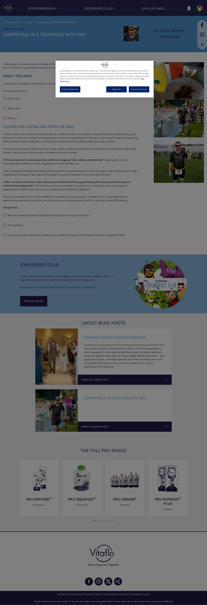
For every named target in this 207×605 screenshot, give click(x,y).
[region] (104, 79)
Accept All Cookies (139, 89)
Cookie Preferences (70, 89)
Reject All (116, 89)
